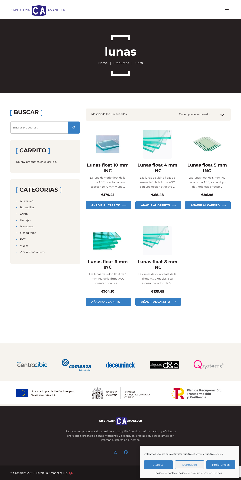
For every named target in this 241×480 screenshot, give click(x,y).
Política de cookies (166, 473)
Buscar (74, 128)
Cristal (24, 214)
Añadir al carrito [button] (105, 205)
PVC (23, 239)
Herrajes (25, 220)
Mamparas (27, 226)
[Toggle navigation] (226, 9)
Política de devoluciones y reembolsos (200, 473)
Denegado (189, 464)
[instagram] (115, 452)
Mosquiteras (28, 233)
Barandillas (27, 207)
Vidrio (24, 245)
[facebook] (126, 452)
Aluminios (26, 201)
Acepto (158, 464)
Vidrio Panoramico (32, 252)
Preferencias (221, 464)
